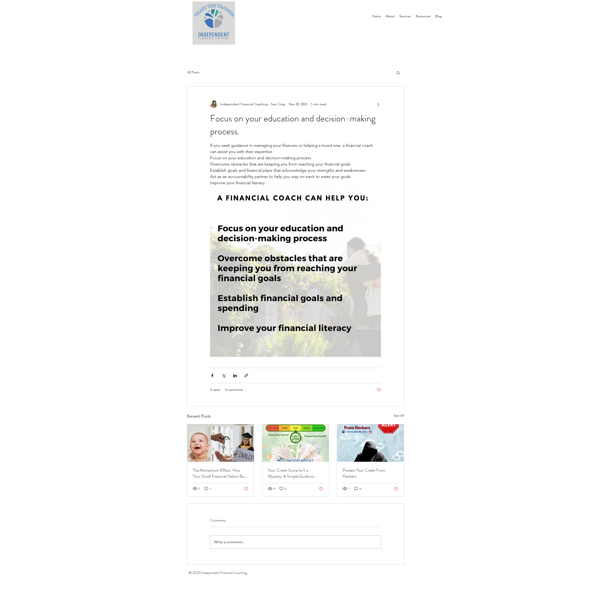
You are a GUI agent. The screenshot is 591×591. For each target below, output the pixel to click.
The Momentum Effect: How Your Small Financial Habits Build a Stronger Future (220, 473)
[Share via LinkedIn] (235, 375)
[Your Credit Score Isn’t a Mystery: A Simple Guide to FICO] (295, 443)
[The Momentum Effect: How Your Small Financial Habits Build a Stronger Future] (220, 443)
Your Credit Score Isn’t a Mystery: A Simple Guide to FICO (291, 473)
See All (399, 415)
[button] (398, 72)
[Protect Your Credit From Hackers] (370, 443)
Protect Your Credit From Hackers (364, 473)
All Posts (193, 72)
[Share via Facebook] (212, 375)
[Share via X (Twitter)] (223, 375)
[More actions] (378, 104)
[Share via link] (246, 375)
